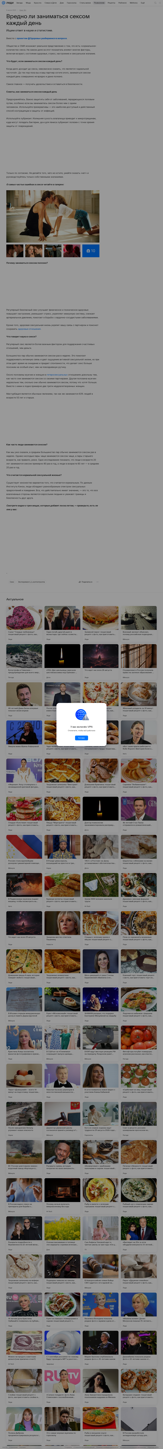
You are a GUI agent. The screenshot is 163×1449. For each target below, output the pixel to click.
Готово (81, 738)
